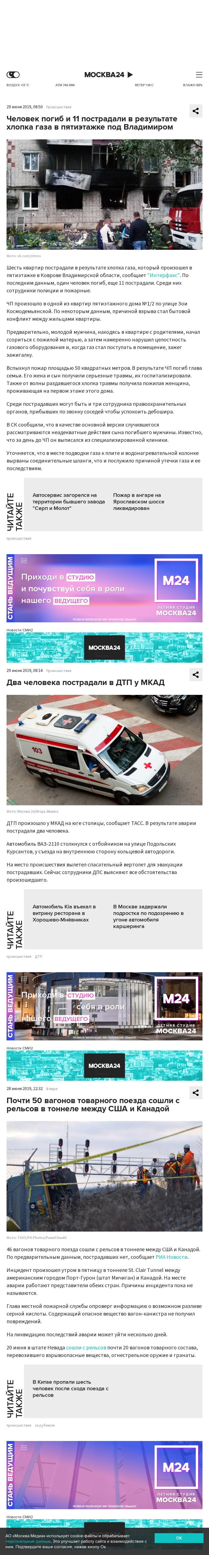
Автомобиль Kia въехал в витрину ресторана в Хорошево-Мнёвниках (64, 913)
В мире (52, 1089)
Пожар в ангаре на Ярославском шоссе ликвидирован (138, 502)
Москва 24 (104, 75)
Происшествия (58, 107)
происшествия (19, 539)
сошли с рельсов (86, 1348)
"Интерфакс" (163, 275)
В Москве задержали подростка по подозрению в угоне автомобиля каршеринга (148, 916)
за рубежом (45, 1425)
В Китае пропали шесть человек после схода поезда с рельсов (71, 1388)
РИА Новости (172, 1257)
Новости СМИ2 (20, 630)
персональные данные (28, 1541)
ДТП (38, 957)
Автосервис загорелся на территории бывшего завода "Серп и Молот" (69, 502)
